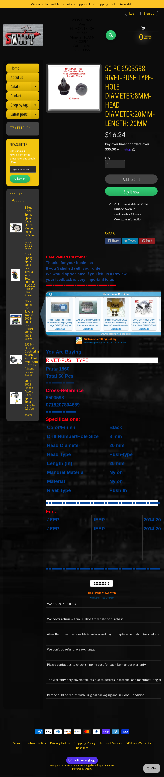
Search (18, 743)
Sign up (149, 13)
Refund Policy (36, 743)
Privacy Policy (60, 743)
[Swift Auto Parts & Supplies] (23, 35)
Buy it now (131, 192)
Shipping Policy (84, 743)
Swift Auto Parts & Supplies (80, 765)
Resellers (82, 748)
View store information (128, 219)
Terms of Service (110, 743)
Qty (107, 157)
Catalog (25, 87)
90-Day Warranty (138, 743)
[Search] (111, 35)
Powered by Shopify (82, 768)
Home (15, 68)
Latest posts (25, 115)
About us (17, 77)
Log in (133, 13)
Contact (16, 96)
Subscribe (19, 179)
